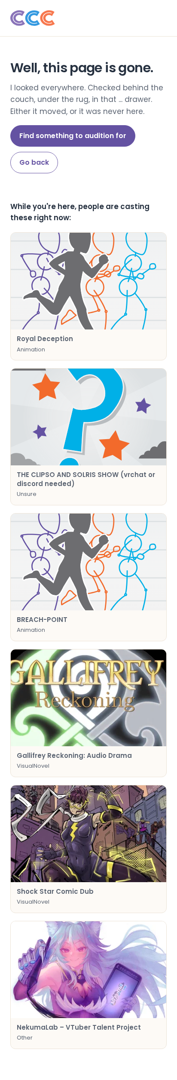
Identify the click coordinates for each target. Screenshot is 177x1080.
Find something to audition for (72, 136)
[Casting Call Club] (88, 18)
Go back (34, 162)
